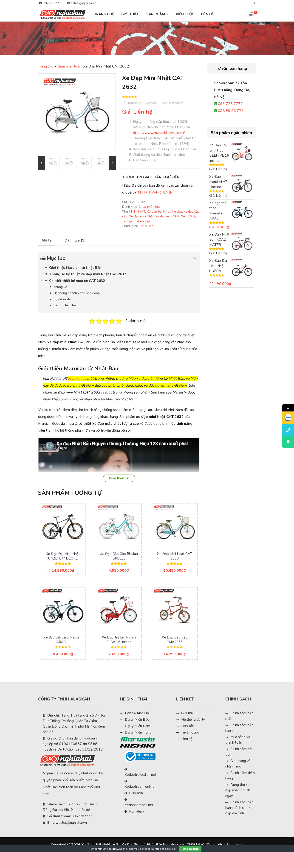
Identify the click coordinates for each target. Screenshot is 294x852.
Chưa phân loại (68, 66)
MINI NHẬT (137, 211)
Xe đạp (177, 211)
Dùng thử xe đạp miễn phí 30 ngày (237, 790)
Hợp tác (187, 726)
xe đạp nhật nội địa (136, 221)
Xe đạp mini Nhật (141, 216)
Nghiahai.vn (138, 811)
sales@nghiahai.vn (83, 3)
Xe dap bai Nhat (158, 211)
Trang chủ (45, 66)
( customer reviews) (139, 102)
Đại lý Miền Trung (138, 732)
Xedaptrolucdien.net (140, 774)
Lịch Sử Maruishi (137, 713)
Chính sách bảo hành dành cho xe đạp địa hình (239, 807)
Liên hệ (186, 739)
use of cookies (165, 849)
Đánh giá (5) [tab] (75, 240)
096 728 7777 (230, 103)
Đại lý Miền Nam (137, 726)
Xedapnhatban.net (138, 805)
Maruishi (148, 226)
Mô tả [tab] (47, 240)
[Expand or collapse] (195, 258)
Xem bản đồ (80, 809)
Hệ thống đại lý (193, 719)
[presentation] (41, 163)
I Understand (190, 849)
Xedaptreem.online (139, 786)
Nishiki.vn (136, 793)
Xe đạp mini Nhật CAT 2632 (175, 216)
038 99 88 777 (231, 110)
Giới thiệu (188, 713)
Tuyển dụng (190, 732)
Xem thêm (117, 478)
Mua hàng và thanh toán (237, 740)
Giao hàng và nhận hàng (238, 764)
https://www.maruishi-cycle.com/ (159, 132)
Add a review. (172, 102)
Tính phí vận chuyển (154, 192)
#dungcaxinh (233, 844)
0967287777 (51, 3)
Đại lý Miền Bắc (137, 719)
